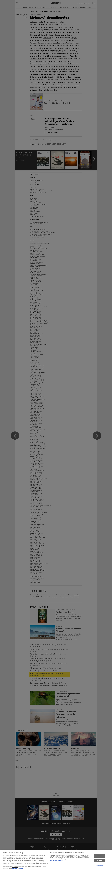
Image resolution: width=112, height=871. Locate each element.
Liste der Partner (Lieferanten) (56, 860)
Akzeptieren (99, 855)
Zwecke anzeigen (99, 865)
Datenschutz (14, 868)
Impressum (20, 868)
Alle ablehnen (99, 860)
